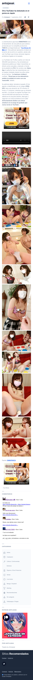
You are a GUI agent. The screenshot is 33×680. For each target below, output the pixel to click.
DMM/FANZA (11, 460)
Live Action (5, 7)
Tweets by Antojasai (8, 647)
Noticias (10, 671)
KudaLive (10, 658)
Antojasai (7, 17)
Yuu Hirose (6, 488)
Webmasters (17, 671)
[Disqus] (16, 518)
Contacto (4, 671)
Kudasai (4, 658)
